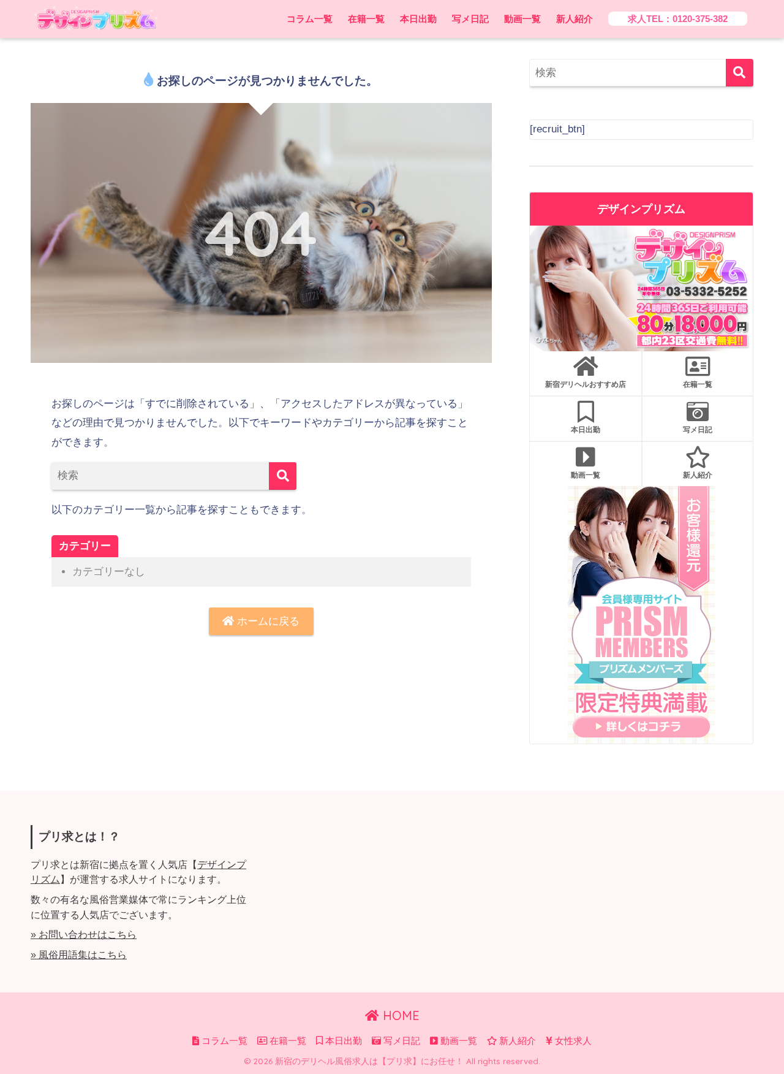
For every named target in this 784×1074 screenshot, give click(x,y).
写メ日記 (470, 18)
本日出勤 (418, 18)
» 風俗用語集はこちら (79, 955)
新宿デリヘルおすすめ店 (585, 384)
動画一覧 (522, 18)
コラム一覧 (310, 18)
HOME (399, 1015)
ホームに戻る (267, 621)
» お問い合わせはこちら (84, 934)
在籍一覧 (366, 18)
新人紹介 (574, 18)
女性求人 (572, 1041)
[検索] (282, 476)
